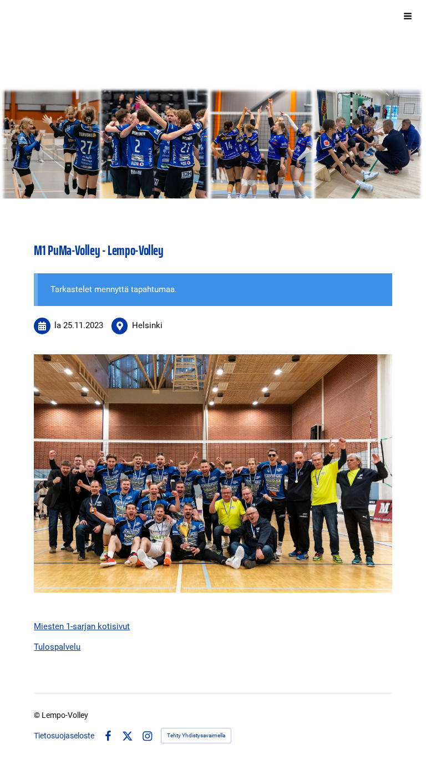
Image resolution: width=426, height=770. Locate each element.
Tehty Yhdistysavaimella (196, 735)
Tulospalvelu (57, 647)
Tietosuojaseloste (64, 736)
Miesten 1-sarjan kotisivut (82, 626)
